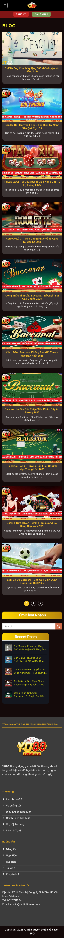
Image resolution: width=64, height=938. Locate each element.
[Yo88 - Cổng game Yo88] (32, 5)
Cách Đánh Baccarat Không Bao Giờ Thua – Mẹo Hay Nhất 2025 (32, 354)
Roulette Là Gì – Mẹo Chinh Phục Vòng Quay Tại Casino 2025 (32, 240)
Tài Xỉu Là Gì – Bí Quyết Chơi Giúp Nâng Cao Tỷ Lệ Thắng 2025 (32, 183)
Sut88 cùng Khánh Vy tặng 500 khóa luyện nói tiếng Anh (32, 70)
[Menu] (5, 5)
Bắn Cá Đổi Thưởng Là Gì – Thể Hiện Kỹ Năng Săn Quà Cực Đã (32, 127)
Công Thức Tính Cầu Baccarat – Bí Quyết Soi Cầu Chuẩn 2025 (32, 297)
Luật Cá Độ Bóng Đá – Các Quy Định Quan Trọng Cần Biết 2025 (32, 581)
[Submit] (58, 626)
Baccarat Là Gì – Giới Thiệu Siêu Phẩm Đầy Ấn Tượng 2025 (32, 411)
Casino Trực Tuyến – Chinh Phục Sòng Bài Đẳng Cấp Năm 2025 (32, 525)
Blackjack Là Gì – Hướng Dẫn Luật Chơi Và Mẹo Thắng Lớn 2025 (32, 468)
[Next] (40, 603)
